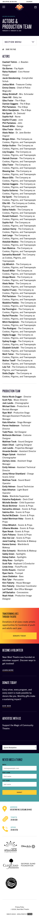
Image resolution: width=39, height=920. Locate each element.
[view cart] (35, 7)
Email (4, 764)
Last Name (6, 780)
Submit (19, 792)
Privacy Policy (19, 907)
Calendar (29, 1)
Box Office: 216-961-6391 (10, 1)
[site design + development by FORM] (19, 914)
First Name (6, 772)
